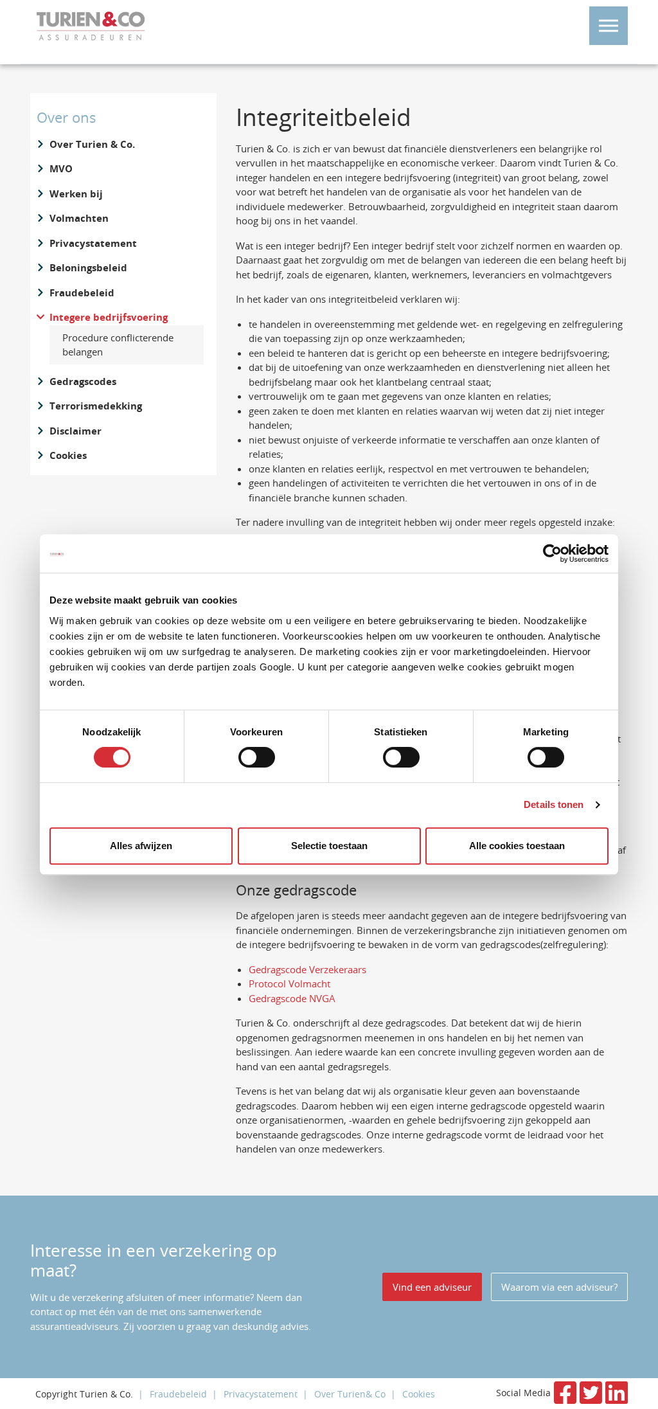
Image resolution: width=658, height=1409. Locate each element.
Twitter (591, 1392)
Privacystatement (93, 243)
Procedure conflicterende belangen (117, 345)
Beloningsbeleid (88, 267)
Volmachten (79, 218)
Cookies (68, 455)
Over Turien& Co (350, 1394)
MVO (61, 168)
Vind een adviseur (432, 1286)
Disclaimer (75, 431)
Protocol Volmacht (291, 983)
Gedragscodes (82, 381)
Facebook (565, 1392)
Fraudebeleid (81, 293)
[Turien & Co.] (90, 26)
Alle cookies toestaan (517, 845)
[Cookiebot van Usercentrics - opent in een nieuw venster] (552, 553)
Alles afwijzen (141, 845)
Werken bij (76, 194)
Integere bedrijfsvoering (108, 317)
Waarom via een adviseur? (559, 1286)
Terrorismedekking (95, 406)
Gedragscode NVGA (292, 998)
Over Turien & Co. (92, 144)
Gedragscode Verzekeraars (307, 969)
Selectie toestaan (329, 845)
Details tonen (553, 804)
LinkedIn (616, 1392)
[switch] (256, 757)
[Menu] (608, 25)
